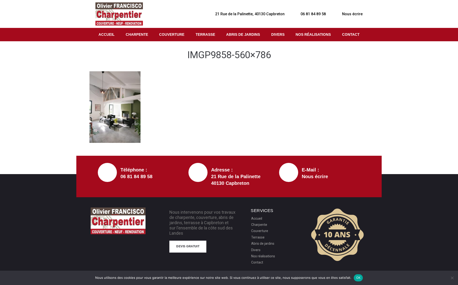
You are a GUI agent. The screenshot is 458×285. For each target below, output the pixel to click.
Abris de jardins (243, 34)
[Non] (452, 277)
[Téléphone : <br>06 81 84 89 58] (107, 172)
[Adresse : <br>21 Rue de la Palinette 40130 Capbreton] (198, 172)
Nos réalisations (313, 34)
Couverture (171, 34)
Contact (350, 34)
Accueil (106, 34)
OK (358, 278)
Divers (278, 34)
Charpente (137, 34)
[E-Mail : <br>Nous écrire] (288, 172)
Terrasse (205, 34)
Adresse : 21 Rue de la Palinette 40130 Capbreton (235, 176)
